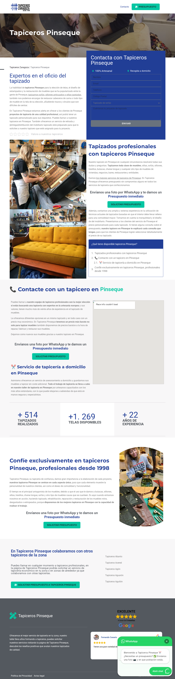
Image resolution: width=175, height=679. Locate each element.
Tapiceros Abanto (113, 556)
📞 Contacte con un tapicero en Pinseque (117, 257)
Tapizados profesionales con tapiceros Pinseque (121, 253)
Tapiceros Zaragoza (19, 67)
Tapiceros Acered (113, 562)
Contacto (124, 6)
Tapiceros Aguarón (114, 575)
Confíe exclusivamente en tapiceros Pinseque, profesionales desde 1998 (127, 269)
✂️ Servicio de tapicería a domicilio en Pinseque (125, 262)
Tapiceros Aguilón (114, 581)
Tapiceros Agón (112, 569)
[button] (166, 641)
